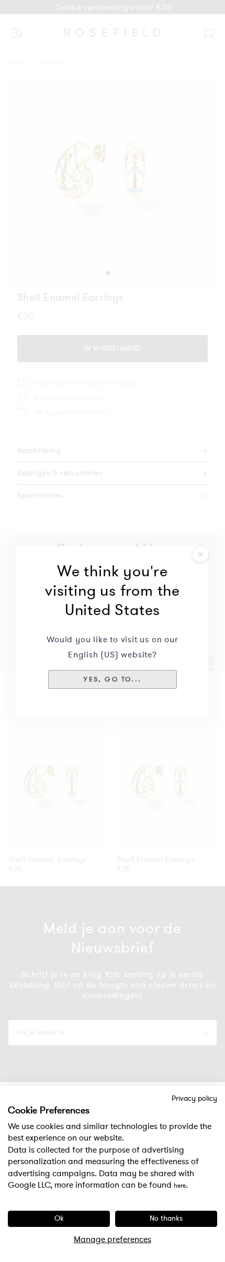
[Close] (200, 554)
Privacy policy (194, 1098)
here (180, 1185)
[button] (112, 679)
